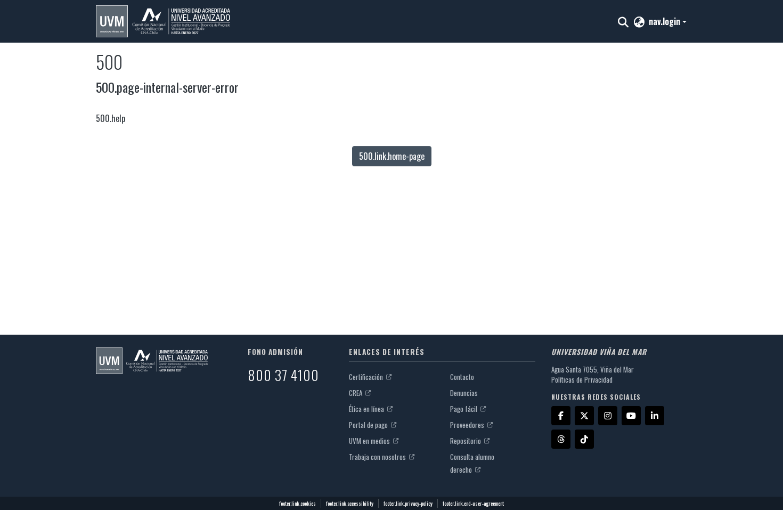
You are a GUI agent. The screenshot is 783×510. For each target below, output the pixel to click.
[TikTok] (584, 439)
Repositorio (466, 440)
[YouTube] (631, 415)
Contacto (462, 376)
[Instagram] (607, 415)
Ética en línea (367, 408)
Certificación (367, 376)
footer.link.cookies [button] (297, 503)
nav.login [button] (665, 21)
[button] (163, 21)
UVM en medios (370, 440)
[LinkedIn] (654, 415)
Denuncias (464, 392)
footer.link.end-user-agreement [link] (473, 503)
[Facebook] (560, 415)
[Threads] (560, 439)
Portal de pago (369, 424)
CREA (356, 392)
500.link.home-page (392, 156)
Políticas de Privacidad (582, 379)
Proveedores (468, 424)
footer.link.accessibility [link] (349, 503)
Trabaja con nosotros (378, 456)
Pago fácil (464, 408)
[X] (584, 415)
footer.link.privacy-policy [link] (408, 503)
